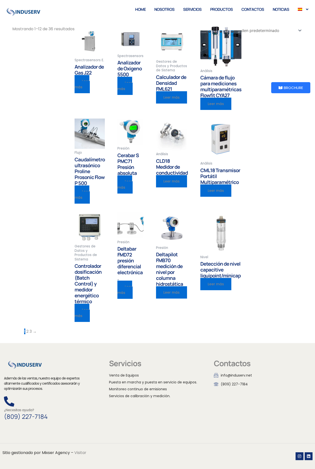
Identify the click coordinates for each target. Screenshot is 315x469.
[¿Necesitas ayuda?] (9, 401)
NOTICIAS (281, 9)
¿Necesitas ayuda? (19, 410)
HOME (140, 9)
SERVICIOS (192, 9)
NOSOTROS (164, 9)
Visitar (80, 452)
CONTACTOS (252, 9)
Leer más (171, 97)
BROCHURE (293, 87)
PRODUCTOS (221, 9)
